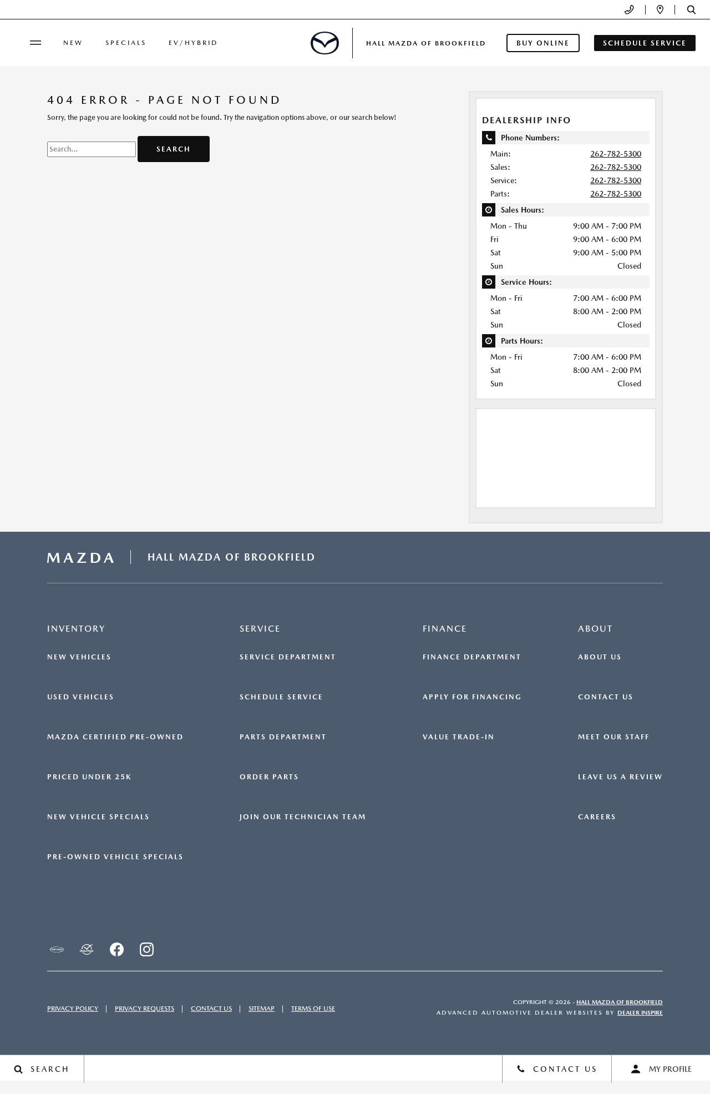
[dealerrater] (86, 949)
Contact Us (605, 697)
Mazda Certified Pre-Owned (115, 737)
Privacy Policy (72, 1008)
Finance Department (472, 657)
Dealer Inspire (640, 1012)
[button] (691, 9)
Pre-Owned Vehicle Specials (115, 857)
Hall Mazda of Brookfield (619, 1002)
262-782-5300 (615, 153)
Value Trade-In (459, 737)
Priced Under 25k (89, 777)
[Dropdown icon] (629, 9)
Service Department (288, 657)
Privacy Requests (144, 1008)
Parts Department (283, 737)
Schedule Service (281, 697)
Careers (597, 817)
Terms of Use (313, 1008)
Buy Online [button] (543, 43)
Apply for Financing (472, 697)
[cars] (56, 949)
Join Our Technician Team (303, 817)
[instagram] (146, 949)
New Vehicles (79, 657)
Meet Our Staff (614, 737)
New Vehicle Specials (98, 817)
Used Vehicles (80, 697)
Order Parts (269, 777)
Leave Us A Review (620, 777)
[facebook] (116, 949)
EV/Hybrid (193, 42)
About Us (600, 657)
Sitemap (261, 1008)
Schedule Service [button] (645, 43)
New (73, 42)
